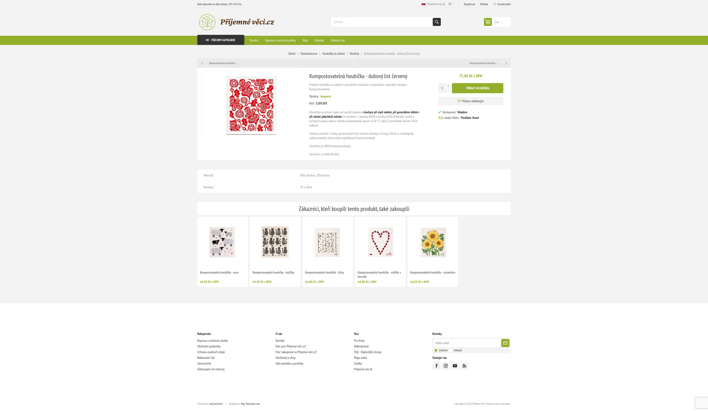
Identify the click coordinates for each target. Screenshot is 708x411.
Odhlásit (458, 350)
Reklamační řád (206, 358)
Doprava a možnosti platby (212, 340)
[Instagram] (446, 366)
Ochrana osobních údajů (211, 352)
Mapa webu (360, 358)
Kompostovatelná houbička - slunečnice (432, 272)
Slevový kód (204, 363)
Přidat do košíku (477, 88)
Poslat (505, 343)
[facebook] (436, 366)
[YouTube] (455, 366)
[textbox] (382, 22)
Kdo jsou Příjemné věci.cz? (291, 346)
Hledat (437, 22)
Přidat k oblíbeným (473, 101)
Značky (358, 363)
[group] (327, 242)
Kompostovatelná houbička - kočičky (273, 272)
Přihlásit (484, 4)
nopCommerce (216, 403)
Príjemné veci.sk (435, 4)
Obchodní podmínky (209, 346)
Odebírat (443, 350)
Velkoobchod (361, 346)
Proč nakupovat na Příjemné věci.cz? (296, 352)
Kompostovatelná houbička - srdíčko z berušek (379, 274)
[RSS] (464, 366)
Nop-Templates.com (250, 403)
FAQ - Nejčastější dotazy (367, 352)
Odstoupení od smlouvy (211, 369)
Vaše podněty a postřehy (289, 363)
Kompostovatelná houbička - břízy (324, 272)
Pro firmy (359, 340)
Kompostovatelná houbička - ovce (219, 272)
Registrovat (469, 4)
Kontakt (280, 340)
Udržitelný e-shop (286, 358)
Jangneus (325, 96)
